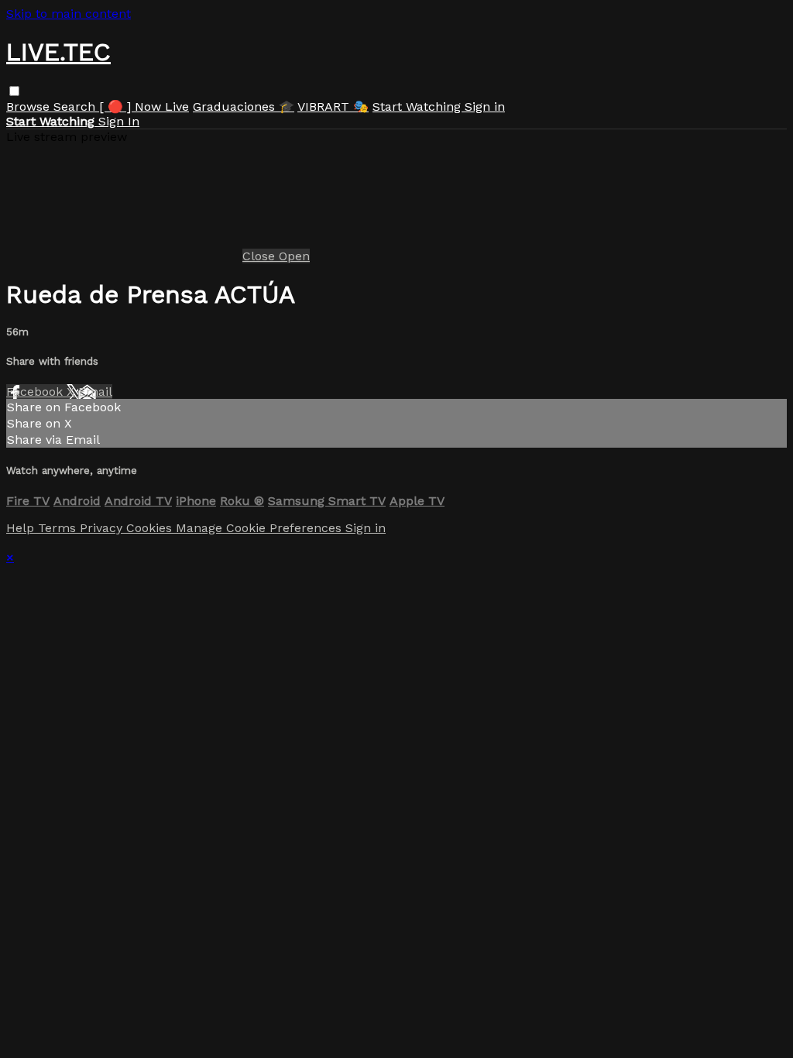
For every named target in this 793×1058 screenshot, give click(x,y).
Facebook (36, 391)
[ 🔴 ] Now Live (144, 106)
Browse (29, 106)
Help (22, 527)
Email (95, 391)
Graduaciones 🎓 (243, 106)
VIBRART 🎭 (333, 106)
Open (294, 256)
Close (260, 256)
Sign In (118, 121)
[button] (14, 91)
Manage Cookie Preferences (260, 527)
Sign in (485, 106)
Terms (59, 527)
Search (76, 106)
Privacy (103, 527)
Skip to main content (68, 13)
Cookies (151, 527)
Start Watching (418, 106)
